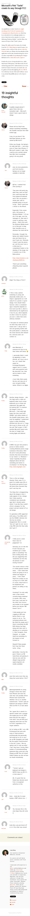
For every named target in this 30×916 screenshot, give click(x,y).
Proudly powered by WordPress (15, 913)
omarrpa (4, 283)
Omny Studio (19, 870)
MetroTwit (12, 885)
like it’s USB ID (23, 69)
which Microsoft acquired (17, 57)
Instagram (13, 900)
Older (4, 86)
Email (12, 904)
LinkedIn (13, 902)
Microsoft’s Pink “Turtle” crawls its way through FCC (14, 7)
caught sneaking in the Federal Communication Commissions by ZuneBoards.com (13, 31)
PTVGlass (12, 873)
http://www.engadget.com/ (18, 467)
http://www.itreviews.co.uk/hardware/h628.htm (20, 259)
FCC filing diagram (12, 47)
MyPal (11, 868)
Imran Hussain (3, 111)
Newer (25, 86)
